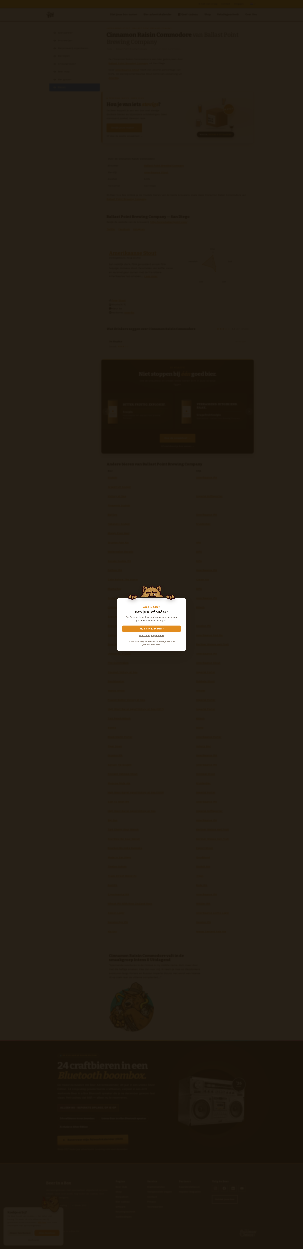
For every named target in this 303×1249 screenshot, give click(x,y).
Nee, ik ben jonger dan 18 (151, 635)
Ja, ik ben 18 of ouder (151, 628)
